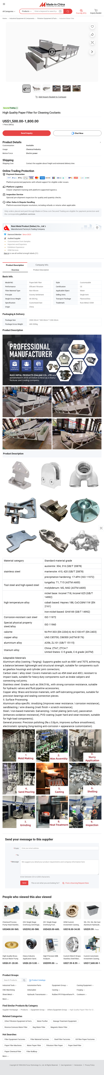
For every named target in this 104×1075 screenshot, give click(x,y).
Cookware (81, 994)
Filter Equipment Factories (15, 1039)
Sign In (6, 253)
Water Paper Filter (34, 1045)
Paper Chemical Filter (13, 1051)
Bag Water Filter (39, 1027)
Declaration (78, 1065)
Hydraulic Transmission (36, 994)
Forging (80, 990)
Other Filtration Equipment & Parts (18, 1021)
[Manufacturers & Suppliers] (52, 4)
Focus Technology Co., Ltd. (35, 1065)
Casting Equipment (84, 985)
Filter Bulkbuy (32, 1051)
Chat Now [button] (79, 133)
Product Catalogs (38, 980)
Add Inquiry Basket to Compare (52, 96)
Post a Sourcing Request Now (75, 883)
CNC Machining (9, 990)
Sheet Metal (7, 994)
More (5, 1056)
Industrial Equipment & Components (22, 18)
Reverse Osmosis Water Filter (16, 1027)
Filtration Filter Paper (54, 1045)
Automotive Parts (34, 985)
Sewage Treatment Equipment (65, 1021)
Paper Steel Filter (74, 1045)
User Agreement (66, 1065)
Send (24, 883)
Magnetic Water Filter (59, 1027)
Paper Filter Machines (13, 1045)
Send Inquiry (26, 133)
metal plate (31, 990)
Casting (55, 990)
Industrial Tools (9, 985)
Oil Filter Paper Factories (85, 1039)
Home (5, 18)
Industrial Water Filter (66, 18)
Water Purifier (42, 1021)
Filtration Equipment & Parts (47, 18)
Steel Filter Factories (62, 1039)
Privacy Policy (89, 1065)
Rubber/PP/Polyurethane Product (65, 994)
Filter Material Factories (39, 1039)
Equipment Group (59, 985)
